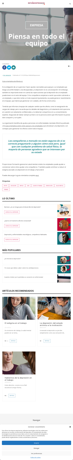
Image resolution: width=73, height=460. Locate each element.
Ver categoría (7, 75)
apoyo (5, 185)
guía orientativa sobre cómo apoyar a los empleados (24, 126)
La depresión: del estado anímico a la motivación (51, 324)
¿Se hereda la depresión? (12, 259)
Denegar (36, 448)
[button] (70, 427)
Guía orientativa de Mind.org (12, 81)
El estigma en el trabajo (16, 323)
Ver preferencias (36, 453)
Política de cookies (36, 457)
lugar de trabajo (37, 185)
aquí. (37, 175)
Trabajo (6, 189)
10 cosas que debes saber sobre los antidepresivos (21, 268)
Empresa (13, 340)
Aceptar (36, 443)
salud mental (59, 185)
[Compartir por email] (13, 67)
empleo (21, 185)
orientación (49, 185)
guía (28, 185)
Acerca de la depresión (12, 212)
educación (13, 185)
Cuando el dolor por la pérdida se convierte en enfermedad (23, 277)
